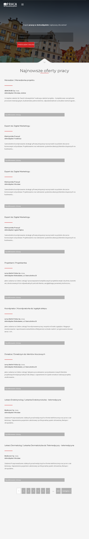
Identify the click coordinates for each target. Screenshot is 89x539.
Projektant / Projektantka (16, 263)
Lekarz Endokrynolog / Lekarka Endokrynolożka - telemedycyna (33, 400)
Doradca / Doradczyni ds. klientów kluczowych (25, 354)
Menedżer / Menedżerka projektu (19, 80)
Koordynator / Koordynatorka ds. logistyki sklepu (26, 308)
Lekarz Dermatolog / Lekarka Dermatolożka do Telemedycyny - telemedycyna (39, 445)
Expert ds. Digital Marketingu (17, 126)
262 (58, 491)
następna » (66, 491)
